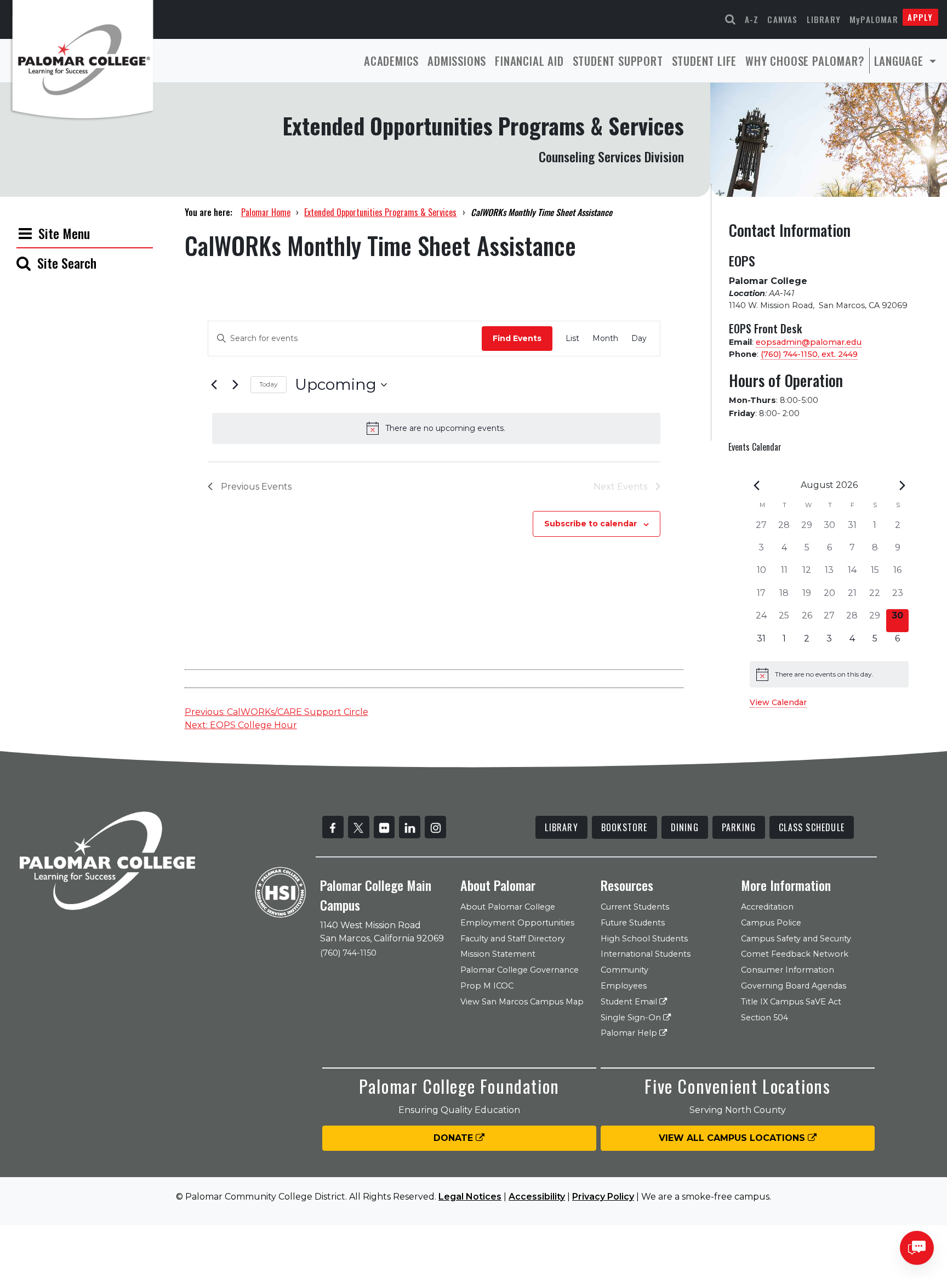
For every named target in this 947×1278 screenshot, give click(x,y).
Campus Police (771, 923)
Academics (391, 60)
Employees (624, 986)
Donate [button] (454, 1138)
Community (624, 970)
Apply (920, 17)
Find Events (517, 338)
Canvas (782, 19)
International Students (646, 954)
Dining (685, 827)
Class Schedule (812, 827)
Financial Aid (529, 60)
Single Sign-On (632, 1018)
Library (824, 19)
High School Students (644, 939)
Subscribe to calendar (590, 524)
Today (268, 384)
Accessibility (537, 1196)
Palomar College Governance (519, 970)
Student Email (630, 1002)
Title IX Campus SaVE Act (791, 1002)
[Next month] (902, 485)
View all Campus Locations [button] (733, 1138)
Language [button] (900, 60)
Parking (739, 827)
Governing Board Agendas (793, 986)
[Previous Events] (214, 384)
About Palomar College (507, 907)
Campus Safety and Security (796, 939)
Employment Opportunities (517, 923)
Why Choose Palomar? (804, 60)
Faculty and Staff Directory (512, 939)
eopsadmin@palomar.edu (809, 342)
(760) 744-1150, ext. (809, 354)
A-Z (752, 19)
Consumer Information (787, 970)
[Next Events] (235, 384)
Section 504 (764, 1018)
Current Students (635, 907)
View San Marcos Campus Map (522, 1002)
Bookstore (624, 827)
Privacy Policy (603, 1196)
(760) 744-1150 (348, 953)
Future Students (633, 923)
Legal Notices (469, 1196)
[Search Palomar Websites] (730, 19)
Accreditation (767, 907)
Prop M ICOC (487, 986)
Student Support (618, 60)
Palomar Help (630, 1033)
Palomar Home (265, 212)
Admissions (456, 60)
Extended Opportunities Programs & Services (380, 212)
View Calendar (778, 702)
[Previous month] (756, 485)
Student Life (704, 60)
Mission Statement (497, 954)
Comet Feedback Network (794, 954)
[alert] (436, 428)
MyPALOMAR (873, 19)
